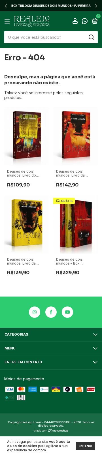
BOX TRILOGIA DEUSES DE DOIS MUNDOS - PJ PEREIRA (51, 5)
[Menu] (8, 21)
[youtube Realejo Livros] (67, 312)
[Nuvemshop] (51, 431)
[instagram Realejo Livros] (34, 312)
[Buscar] (91, 37)
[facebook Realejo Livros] (51, 312)
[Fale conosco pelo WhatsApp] (85, 22)
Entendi (85, 446)
